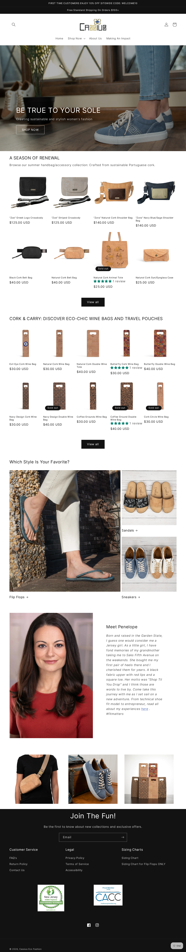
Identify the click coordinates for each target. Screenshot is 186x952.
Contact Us (17, 870)
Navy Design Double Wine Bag (58, 418)
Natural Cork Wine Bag (56, 364)
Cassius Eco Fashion (30, 949)
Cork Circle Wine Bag (156, 416)
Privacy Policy (75, 857)
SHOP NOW (30, 129)
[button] (13, 24)
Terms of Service (77, 864)
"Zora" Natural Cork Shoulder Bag (113, 217)
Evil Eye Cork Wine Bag (22, 364)
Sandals (128, 530)
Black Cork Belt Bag (20, 277)
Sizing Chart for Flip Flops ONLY (144, 864)
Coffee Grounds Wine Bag (92, 416)
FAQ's (13, 857)
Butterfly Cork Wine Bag (124, 364)
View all (93, 302)
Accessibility (74, 870)
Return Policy (18, 864)
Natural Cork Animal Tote (108, 277)
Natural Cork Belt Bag (64, 277)
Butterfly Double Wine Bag (159, 364)
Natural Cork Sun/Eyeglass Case (155, 277)
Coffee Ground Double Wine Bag (123, 418)
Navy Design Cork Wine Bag (23, 418)
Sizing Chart (130, 857)
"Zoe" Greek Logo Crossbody (26, 217)
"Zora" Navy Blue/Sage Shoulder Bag (155, 219)
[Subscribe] (123, 837)
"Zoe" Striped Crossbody (66, 217)
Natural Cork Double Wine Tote (92, 365)
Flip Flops (17, 597)
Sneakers (129, 597)
